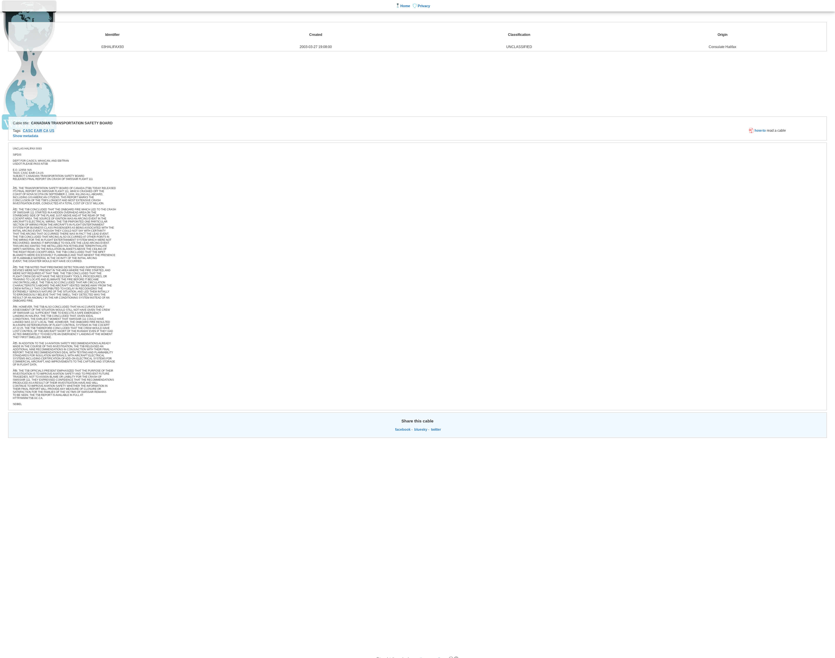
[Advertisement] (417, 83)
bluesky (420, 429)
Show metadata (25, 136)
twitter (435, 429)
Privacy (424, 6)
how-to (760, 130)
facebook (402, 429)
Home (405, 6)
